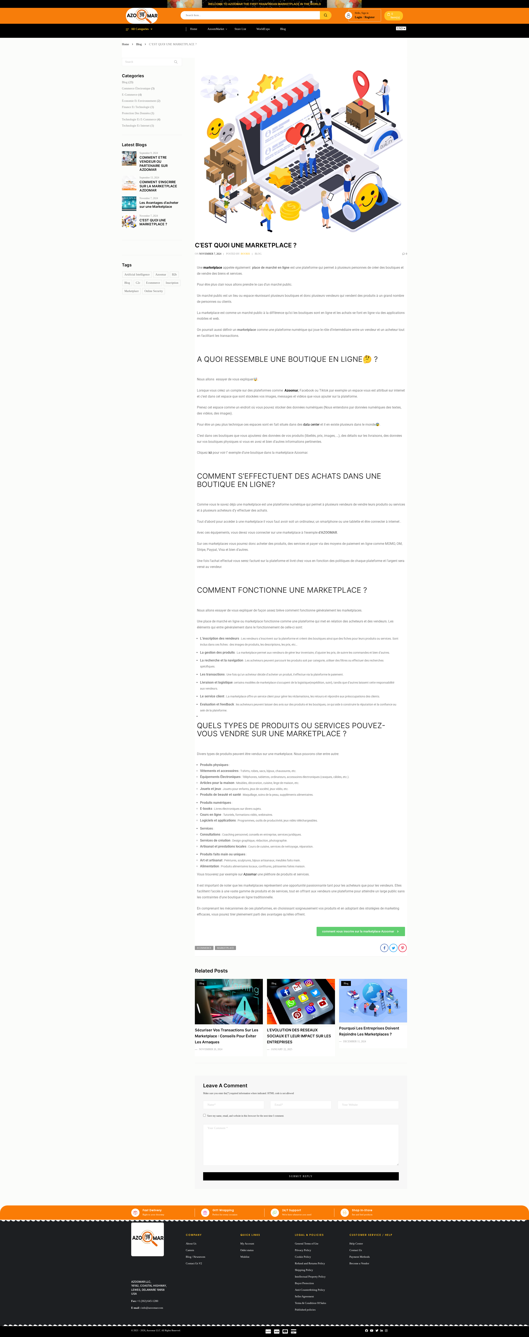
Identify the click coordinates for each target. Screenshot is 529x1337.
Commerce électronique (136, 88)
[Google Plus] (386, 1330)
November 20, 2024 (210, 1049)
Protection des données (136, 113)
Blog (139, 44)
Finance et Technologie (136, 107)
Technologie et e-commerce (139, 119)
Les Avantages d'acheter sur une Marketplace (158, 205)
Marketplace (131, 291)
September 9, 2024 (148, 153)
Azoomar (160, 274)
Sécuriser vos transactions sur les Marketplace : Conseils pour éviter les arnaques (226, 1036)
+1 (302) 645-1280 (147, 1301)
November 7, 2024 (148, 198)
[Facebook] (366, 1330)
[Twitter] (376, 1330)
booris (245, 253)
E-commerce (129, 94)
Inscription (172, 282)
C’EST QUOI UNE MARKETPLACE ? (153, 222)
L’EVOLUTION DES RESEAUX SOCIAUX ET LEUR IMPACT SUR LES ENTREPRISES (299, 1036)
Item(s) (395, 15)
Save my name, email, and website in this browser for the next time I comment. (245, 1115)
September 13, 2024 (149, 177)
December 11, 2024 (354, 1041)
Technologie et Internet (136, 125)
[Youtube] (371, 1330)
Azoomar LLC (153, 1330)
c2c (138, 282)
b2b (174, 274)
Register (370, 17)
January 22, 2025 (281, 1049)
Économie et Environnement (139, 100)
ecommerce (153, 282)
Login (358, 17)
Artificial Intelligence (137, 274)
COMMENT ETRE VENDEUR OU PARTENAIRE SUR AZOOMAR (153, 163)
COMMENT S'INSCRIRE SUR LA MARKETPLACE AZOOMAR (158, 186)
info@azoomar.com (152, 1307)
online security (153, 291)
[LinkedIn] (381, 1330)
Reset (399, 31)
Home (125, 44)
